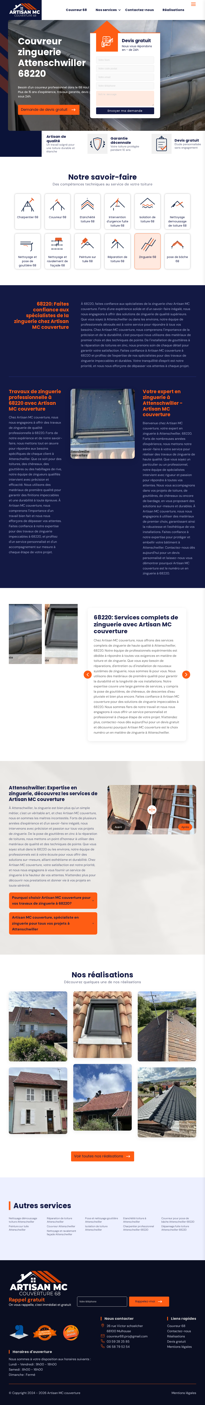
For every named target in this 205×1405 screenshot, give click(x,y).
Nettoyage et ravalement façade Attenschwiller (61, 1232)
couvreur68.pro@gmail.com (127, 1336)
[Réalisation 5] (38, 1100)
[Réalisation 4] (102, 1097)
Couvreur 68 (76, 10)
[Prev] (88, 675)
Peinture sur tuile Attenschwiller (19, 1228)
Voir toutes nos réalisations (98, 1156)
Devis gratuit (176, 1341)
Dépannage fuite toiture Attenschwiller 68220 (175, 1228)
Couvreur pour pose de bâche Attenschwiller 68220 (177, 1220)
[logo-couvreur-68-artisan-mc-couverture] (25, 10)
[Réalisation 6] (167, 1102)
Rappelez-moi (145, 1301)
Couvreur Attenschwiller (61, 1226)
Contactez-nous (139, 10)
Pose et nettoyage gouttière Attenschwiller (101, 1220)
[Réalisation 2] (102, 1024)
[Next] (186, 675)
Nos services (106, 10)
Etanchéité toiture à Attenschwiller (134, 1220)
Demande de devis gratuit (44, 109)
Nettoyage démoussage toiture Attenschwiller (23, 1220)
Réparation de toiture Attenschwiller (59, 1220)
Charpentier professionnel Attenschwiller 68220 (138, 1228)
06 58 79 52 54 (118, 1347)
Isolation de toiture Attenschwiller (96, 1228)
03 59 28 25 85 (118, 1341)
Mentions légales (179, 1347)
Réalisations (173, 10)
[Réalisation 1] (38, 1026)
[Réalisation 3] (167, 1026)
